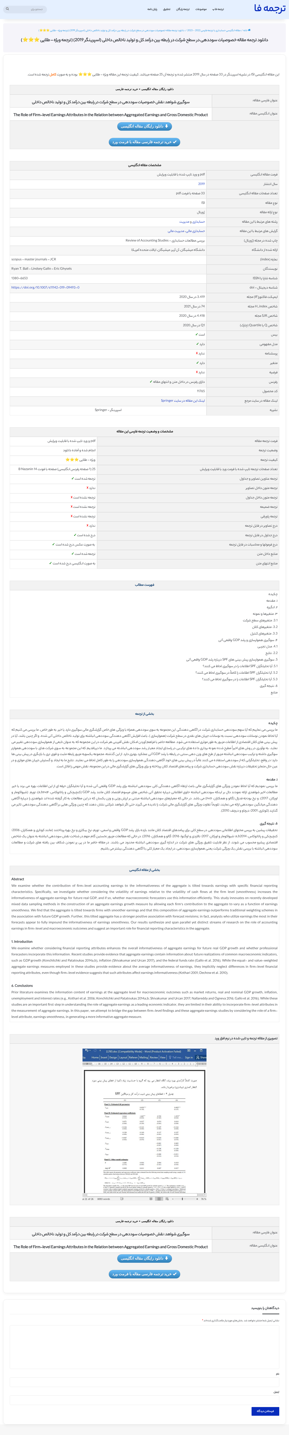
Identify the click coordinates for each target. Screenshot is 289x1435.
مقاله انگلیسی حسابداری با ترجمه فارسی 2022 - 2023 (214, 31)
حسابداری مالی (195, 231)
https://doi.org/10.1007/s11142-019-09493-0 (45, 288)
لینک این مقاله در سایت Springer (183, 401)
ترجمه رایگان (183, 9)
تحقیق (166, 9)
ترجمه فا (219, 9)
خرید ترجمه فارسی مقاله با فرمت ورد (142, 141)
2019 (201, 184)
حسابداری (198, 222)
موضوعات (201, 9)
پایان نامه (152, 9)
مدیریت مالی (176, 231)
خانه (245, 31)
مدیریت (184, 222)
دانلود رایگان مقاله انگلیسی (142, 126)
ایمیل (276, 1392)
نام (277, 1374)
